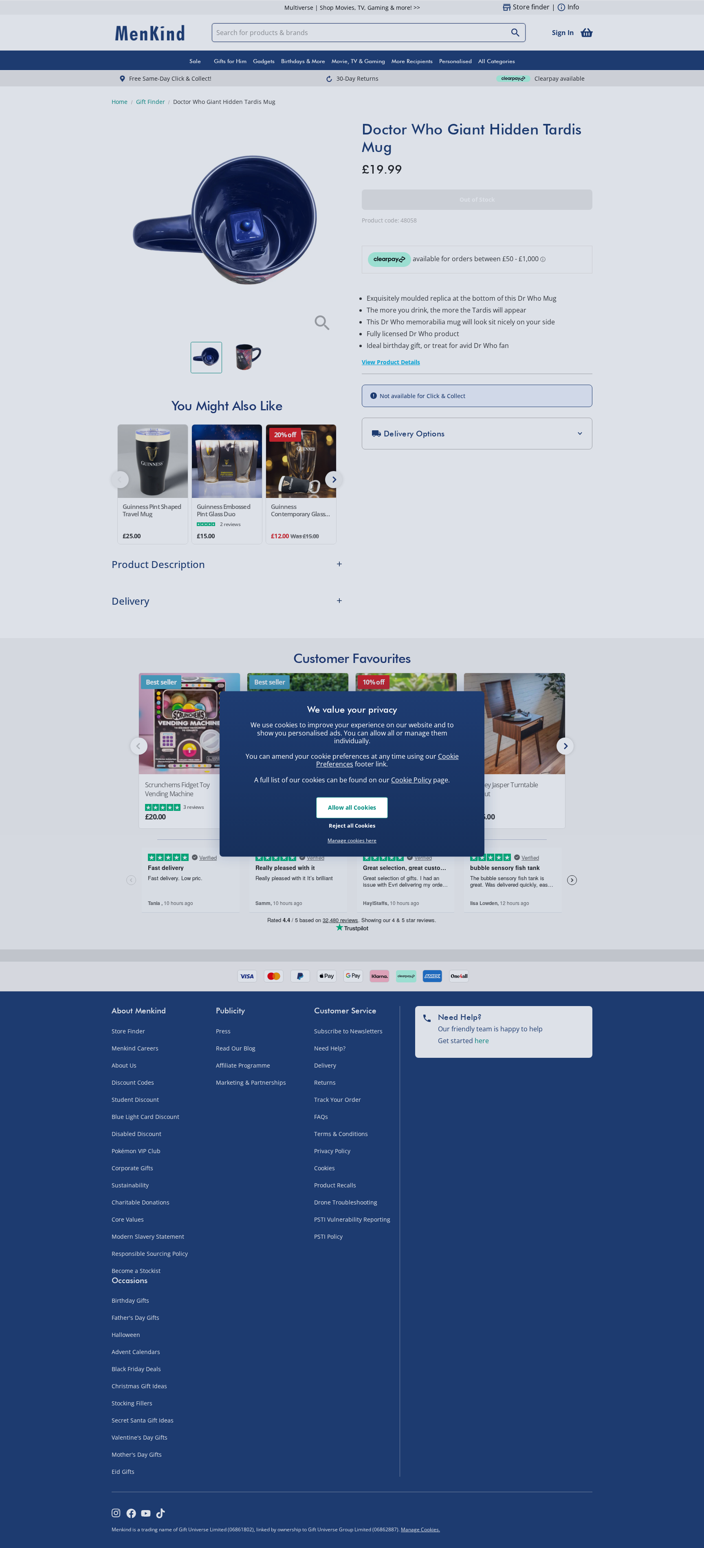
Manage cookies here (352, 840)
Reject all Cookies (352, 825)
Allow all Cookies (352, 807)
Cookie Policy (411, 779)
